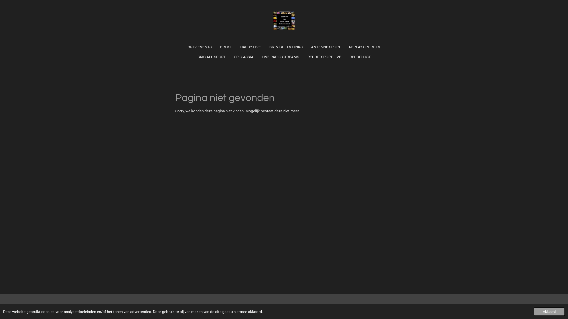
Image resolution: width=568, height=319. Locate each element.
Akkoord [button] (549, 312)
